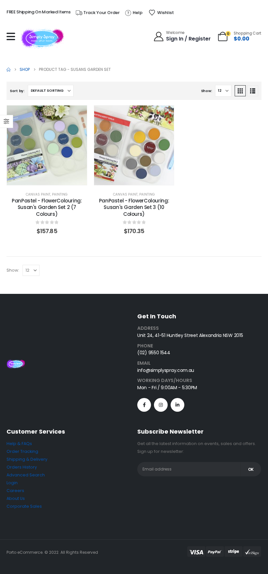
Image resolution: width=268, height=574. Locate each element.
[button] (240, 90)
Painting (60, 194)
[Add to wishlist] (77, 115)
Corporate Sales (24, 506)
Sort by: (17, 90)
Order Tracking (22, 451)
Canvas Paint (38, 194)
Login (12, 483)
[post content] (47, 145)
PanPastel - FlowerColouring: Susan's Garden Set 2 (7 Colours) (47, 207)
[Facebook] (144, 405)
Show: (206, 90)
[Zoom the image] (16, 363)
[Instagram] (161, 405)
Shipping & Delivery (27, 459)
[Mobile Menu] (12, 36)
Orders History (22, 467)
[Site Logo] (42, 38)
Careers (15, 490)
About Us (16, 498)
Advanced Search (26, 475)
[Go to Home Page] (8, 69)
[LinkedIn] (177, 405)
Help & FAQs (19, 443)
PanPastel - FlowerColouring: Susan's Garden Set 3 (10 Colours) (134, 207)
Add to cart (52, 178)
